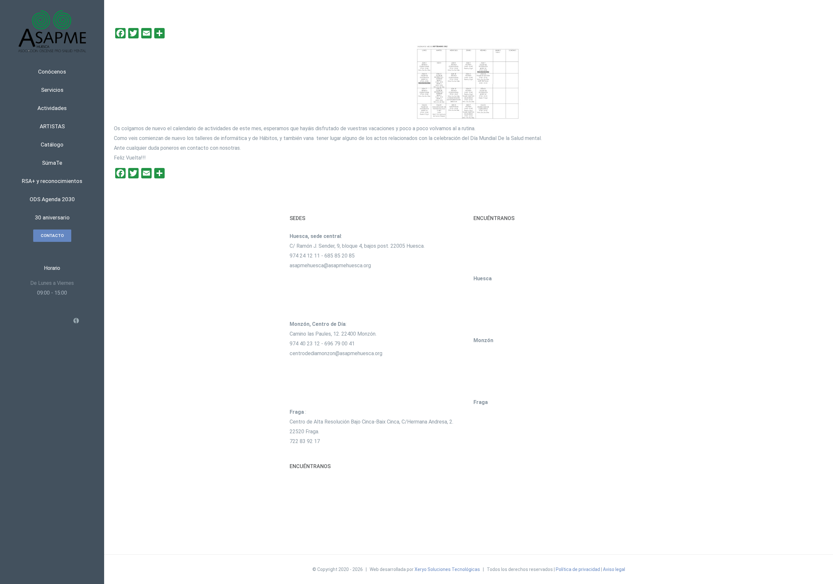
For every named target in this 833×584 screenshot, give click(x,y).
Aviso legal (614, 569)
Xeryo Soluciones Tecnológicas (447, 569)
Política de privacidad (578, 569)
